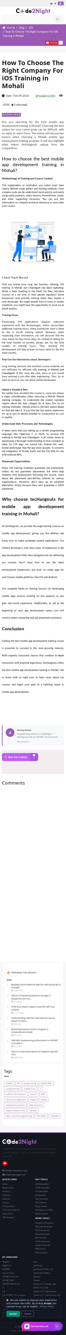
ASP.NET (6, 1269)
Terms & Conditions (11, 1210)
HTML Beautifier (42, 1187)
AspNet (9, 1083)
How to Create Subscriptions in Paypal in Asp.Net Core (34, 1053)
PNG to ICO (40, 1248)
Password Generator (44, 1222)
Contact (5, 1202)
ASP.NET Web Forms (11, 1284)
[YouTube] (4, 1163)
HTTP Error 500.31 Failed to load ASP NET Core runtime (33, 1008)
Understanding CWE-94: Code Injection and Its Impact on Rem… (33, 1019)
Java (35, 1261)
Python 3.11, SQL (41, 1287)
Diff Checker (40, 1202)
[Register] (61, 3)
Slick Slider (41, 1116)
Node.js (37, 1276)
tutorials (33, 1110)
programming (30, 1083)
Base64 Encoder (42, 1234)
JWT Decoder (41, 1237)
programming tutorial (15, 1110)
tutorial (33, 1094)
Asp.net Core (8, 1273)
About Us (6, 1199)
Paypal (33, 1099)
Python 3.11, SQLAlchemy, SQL (47, 1295)
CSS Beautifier (41, 1191)
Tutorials (6, 1195)
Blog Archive (8, 1187)
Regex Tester (41, 1206)
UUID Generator (42, 1241)
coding (44, 1099)
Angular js (6, 1265)
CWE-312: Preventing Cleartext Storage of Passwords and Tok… (30, 997)
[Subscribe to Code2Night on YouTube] (39, 42)
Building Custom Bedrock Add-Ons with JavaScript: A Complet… (36, 986)
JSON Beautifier (42, 1184)
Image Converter (42, 1245)
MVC (43, 1094)
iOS (31, 27)
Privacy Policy (8, 1206)
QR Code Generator (44, 1226)
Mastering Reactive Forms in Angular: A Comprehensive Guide (29, 1030)
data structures (36, 1105)
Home (11, 27)
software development (16, 1094)
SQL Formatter (41, 1199)
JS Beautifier (40, 1195)
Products (6, 1191)
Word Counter (41, 1213)
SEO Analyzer (8, 1217)
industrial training (11, 115)
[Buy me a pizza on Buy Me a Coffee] (33, 757)
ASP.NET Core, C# (10, 1276)
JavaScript (38, 1265)
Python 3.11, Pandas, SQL (45, 1284)
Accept (13, 1313)
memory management (16, 1099)
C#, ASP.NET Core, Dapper (14, 1295)
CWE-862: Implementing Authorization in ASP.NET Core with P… (34, 1042)
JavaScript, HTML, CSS (43, 1269)
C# (18, 1083)
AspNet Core (29, 1088)
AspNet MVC (46, 1083)
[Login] (55, 3)
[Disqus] (33, 832)
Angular (5, 1261)
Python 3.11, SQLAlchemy (45, 1291)
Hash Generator (42, 1230)
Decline (27, 1313)
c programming (13, 1088)
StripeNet (55, 1116)
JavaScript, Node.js (42, 1273)
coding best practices (15, 1105)
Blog (21, 27)
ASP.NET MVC (8, 1280)
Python (37, 1280)
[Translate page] (51, 3)
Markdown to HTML (44, 1210)
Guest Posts (7, 1213)
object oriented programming (19, 1116)
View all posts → (24, 741)
